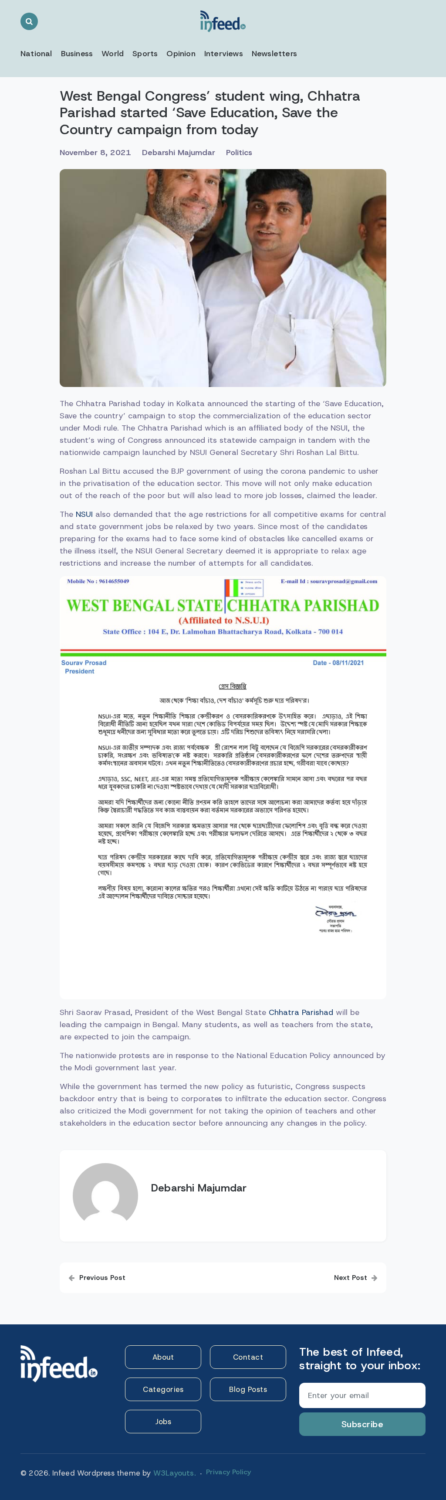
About (163, 1357)
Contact (248, 1357)
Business (77, 53)
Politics (239, 152)
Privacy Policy (228, 1471)
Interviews (223, 53)
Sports (145, 53)
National (36, 53)
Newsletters (274, 53)
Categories (163, 1389)
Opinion (180, 53)
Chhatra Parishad (301, 1012)
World (112, 53)
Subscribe (362, 1424)
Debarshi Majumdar (178, 152)
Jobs (163, 1421)
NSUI (84, 514)
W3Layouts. (174, 1473)
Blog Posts (248, 1389)
